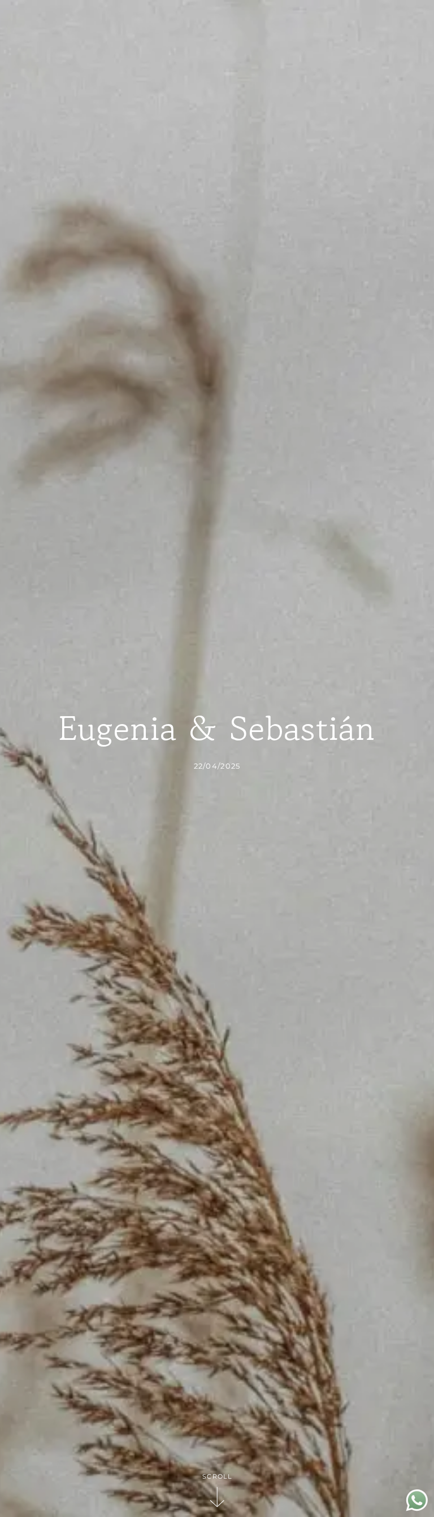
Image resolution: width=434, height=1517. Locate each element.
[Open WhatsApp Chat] (417, 1508)
